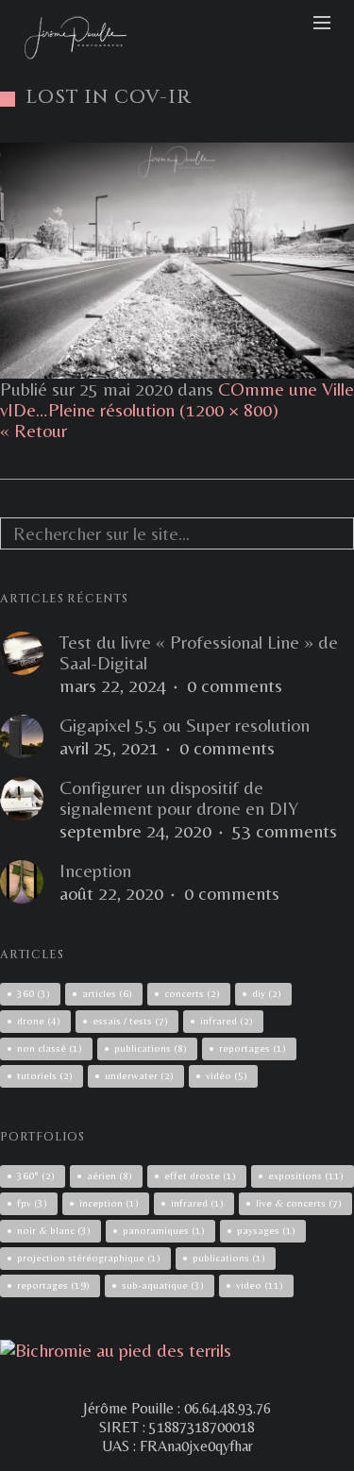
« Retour (33, 430)
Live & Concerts (299, 1203)
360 (33, 993)
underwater (139, 1075)
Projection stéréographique (88, 1257)
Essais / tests (130, 1020)
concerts (192, 993)
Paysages (266, 1230)
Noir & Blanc (54, 1230)
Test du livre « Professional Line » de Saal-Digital (198, 652)
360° (36, 1175)
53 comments (284, 830)
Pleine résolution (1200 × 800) (163, 409)
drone (38, 1020)
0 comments (234, 685)
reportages (252, 1048)
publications (150, 1048)
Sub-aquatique (163, 1285)
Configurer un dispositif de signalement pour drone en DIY (178, 798)
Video (259, 1285)
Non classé (49, 1048)
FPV (32, 1203)
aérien (109, 1175)
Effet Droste (200, 1175)
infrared (226, 1020)
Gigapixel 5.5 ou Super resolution (184, 725)
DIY (266, 993)
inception (109, 1203)
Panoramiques (164, 1230)
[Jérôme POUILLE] (115, 1350)
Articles (107, 993)
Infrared (197, 1203)
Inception (95, 870)
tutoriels (45, 1075)
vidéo (226, 1075)
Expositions (306, 1175)
